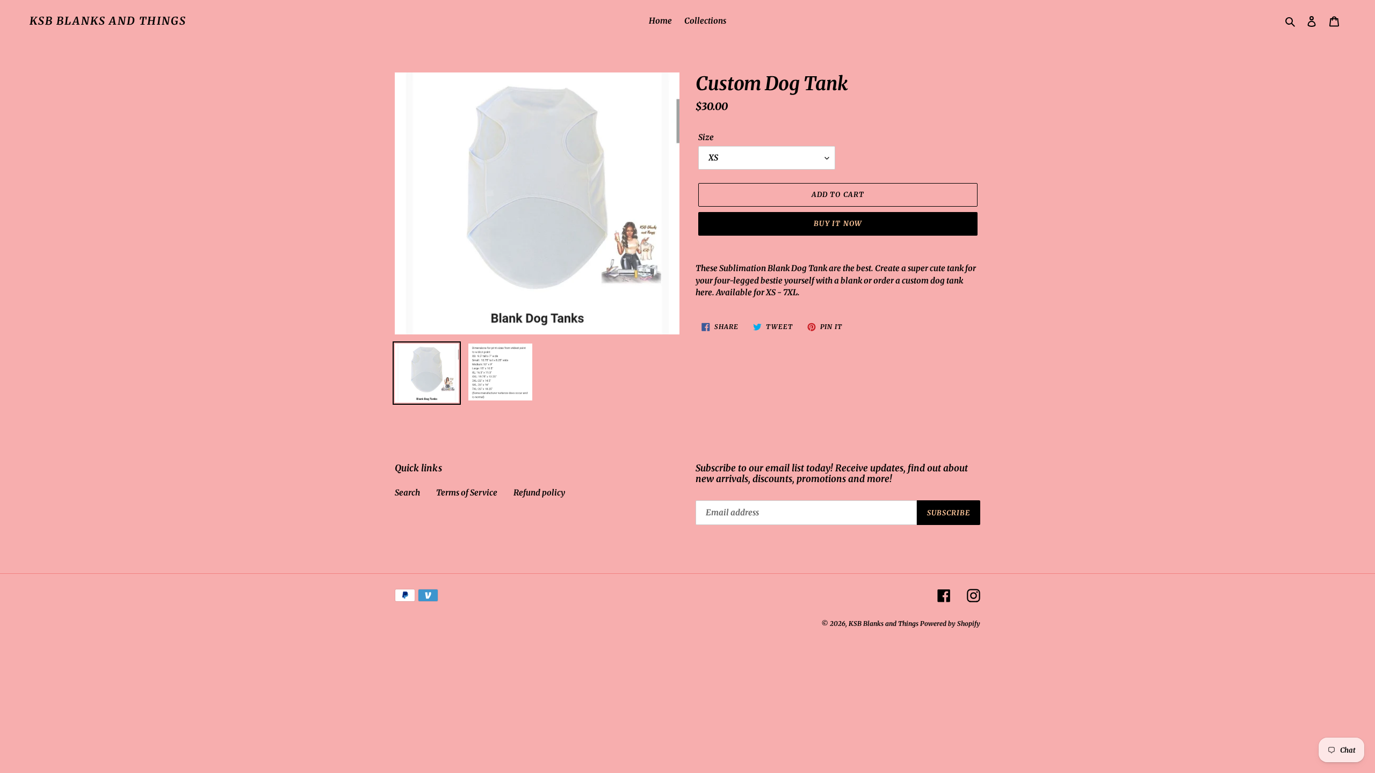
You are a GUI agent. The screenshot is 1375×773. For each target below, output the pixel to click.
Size (706, 137)
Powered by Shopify (950, 623)
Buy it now (838, 223)
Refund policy (539, 492)
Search (407, 492)
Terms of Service (466, 492)
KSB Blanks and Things (108, 20)
